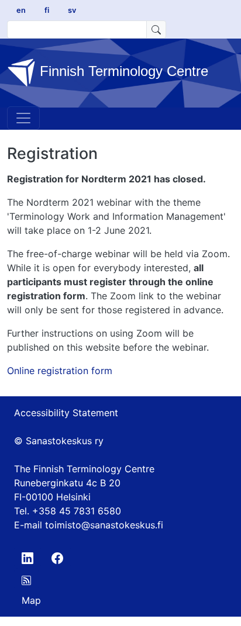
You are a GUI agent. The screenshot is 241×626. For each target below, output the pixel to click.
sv (72, 10)
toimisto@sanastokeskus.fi (104, 525)
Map (31, 600)
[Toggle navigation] (23, 118)
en (21, 10)
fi (46, 10)
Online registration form (59, 370)
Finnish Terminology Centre (122, 71)
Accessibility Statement (66, 413)
